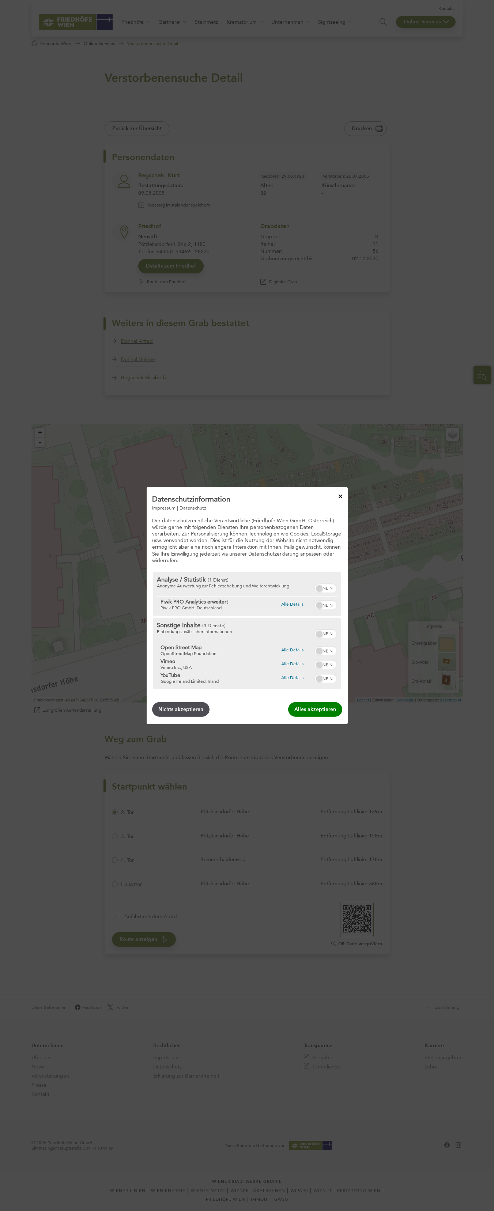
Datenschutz (193, 507)
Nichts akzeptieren (180, 709)
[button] (319, 588)
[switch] (325, 587)
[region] (247, 630)
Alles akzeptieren (315, 709)
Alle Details (292, 604)
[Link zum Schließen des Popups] (340, 496)
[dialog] (247, 605)
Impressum (164, 507)
